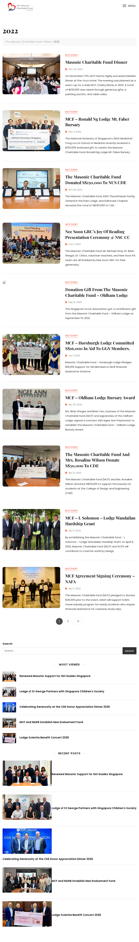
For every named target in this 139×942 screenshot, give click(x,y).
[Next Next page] (78, 621)
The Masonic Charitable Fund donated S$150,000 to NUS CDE (95, 179)
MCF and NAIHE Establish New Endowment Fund (51, 722)
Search (7, 644)
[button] (129, 5)
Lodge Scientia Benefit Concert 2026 (44, 737)
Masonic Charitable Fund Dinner (96, 62)
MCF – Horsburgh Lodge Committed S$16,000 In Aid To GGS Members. (99, 345)
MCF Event (71, 55)
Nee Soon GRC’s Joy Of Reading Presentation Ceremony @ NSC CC (97, 234)
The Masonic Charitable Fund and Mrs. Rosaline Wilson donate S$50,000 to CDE (97, 460)
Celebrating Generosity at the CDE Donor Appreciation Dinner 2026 (64, 707)
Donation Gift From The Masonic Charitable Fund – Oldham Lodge (96, 292)
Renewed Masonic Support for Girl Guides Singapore (55, 676)
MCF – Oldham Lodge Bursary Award (100, 397)
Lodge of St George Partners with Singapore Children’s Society (61, 691)
